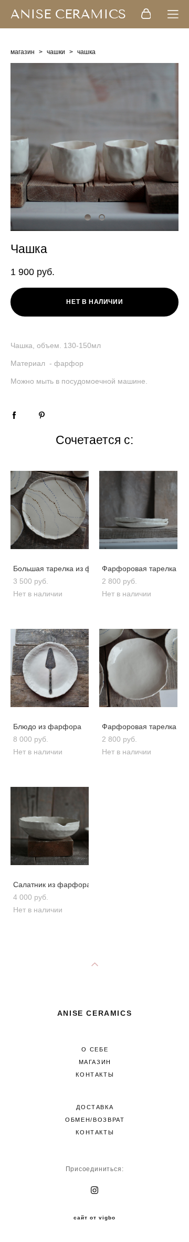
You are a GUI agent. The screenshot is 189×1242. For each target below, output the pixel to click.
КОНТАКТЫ (95, 1074)
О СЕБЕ (94, 1049)
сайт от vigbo (95, 1217)
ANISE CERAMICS (68, 14)
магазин (22, 52)
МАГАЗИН (95, 1062)
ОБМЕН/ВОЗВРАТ (94, 1120)
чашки (56, 52)
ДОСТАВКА (94, 1107)
